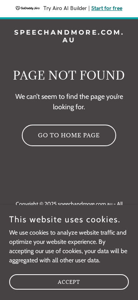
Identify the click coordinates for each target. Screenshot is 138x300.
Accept (69, 281)
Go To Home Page (69, 135)
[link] (69, 40)
